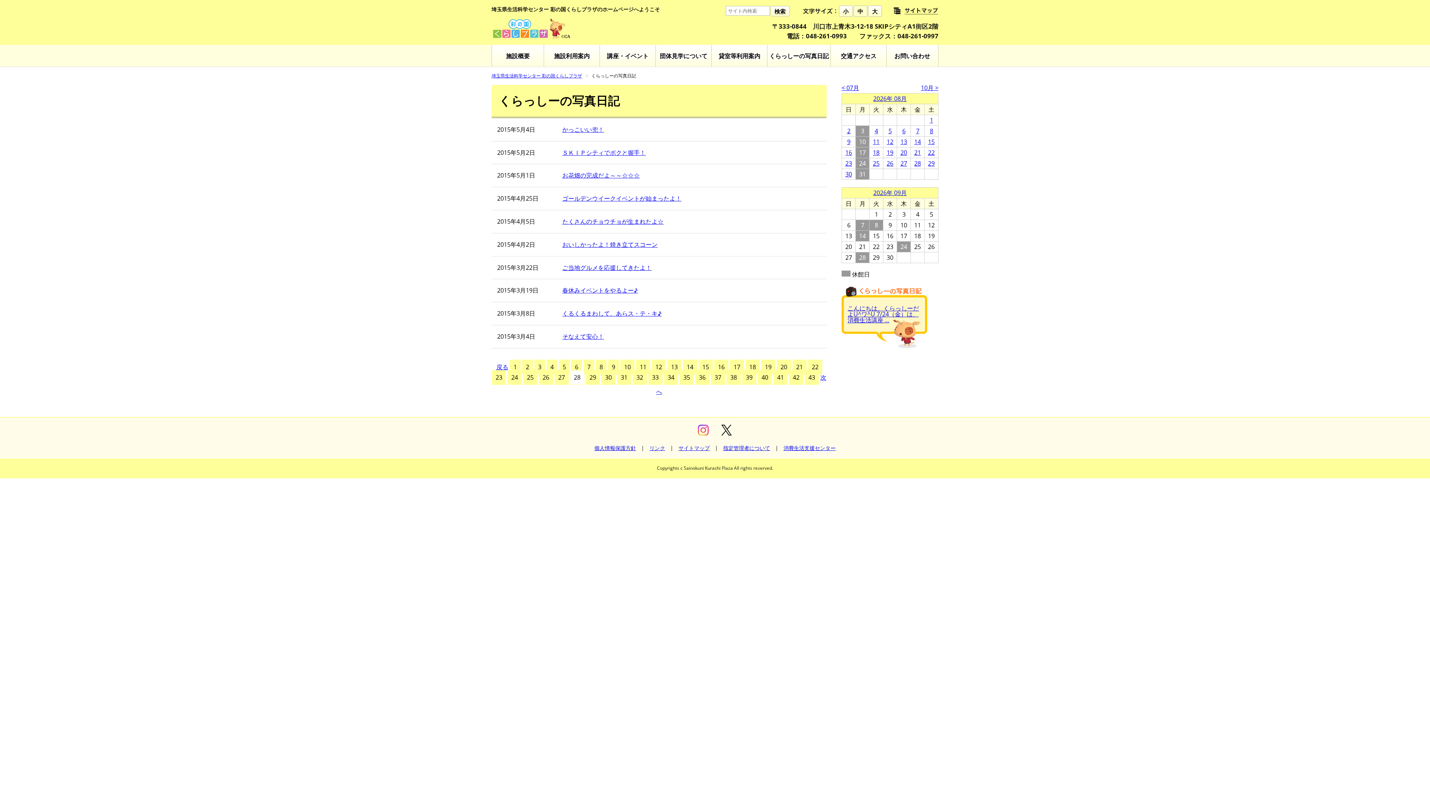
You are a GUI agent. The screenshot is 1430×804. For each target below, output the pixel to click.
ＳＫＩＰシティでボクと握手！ (604, 153)
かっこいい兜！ (583, 129)
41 (780, 377)
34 (671, 377)
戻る (502, 367)
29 (593, 377)
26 (546, 377)
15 (705, 367)
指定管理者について (746, 448)
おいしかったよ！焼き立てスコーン (610, 244)
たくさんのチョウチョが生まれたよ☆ (613, 221)
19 (768, 367)
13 (674, 367)
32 (639, 377)
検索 (780, 11)
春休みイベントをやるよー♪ (600, 290)
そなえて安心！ (583, 336)
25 (530, 377)
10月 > (929, 88)
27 (561, 377)
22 (815, 367)
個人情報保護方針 (615, 448)
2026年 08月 (890, 99)
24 (514, 377)
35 (686, 377)
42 (796, 377)
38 (733, 377)
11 (643, 367)
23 (499, 377)
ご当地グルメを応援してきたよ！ (607, 268)
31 (624, 377)
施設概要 (518, 56)
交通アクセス (859, 56)
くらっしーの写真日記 (799, 56)
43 (811, 377)
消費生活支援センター (810, 448)
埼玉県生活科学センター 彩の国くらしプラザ (537, 76)
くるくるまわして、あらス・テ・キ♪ (612, 313)
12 (658, 367)
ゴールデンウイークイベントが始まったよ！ (621, 198)
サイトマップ (694, 448)
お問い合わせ (912, 56)
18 (752, 367)
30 (608, 377)
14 (690, 367)
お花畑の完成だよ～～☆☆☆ (601, 175)
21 (799, 367)
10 (627, 367)
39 (749, 377)
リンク (657, 448)
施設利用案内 (572, 56)
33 (655, 377)
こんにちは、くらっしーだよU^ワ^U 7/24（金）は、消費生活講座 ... (883, 314)
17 (737, 367)
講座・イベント (628, 56)
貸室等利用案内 (739, 56)
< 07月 (850, 88)
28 (917, 163)
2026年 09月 (890, 193)
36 (702, 377)
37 (718, 377)
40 (765, 377)
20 (784, 367)
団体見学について (684, 56)
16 (721, 367)
